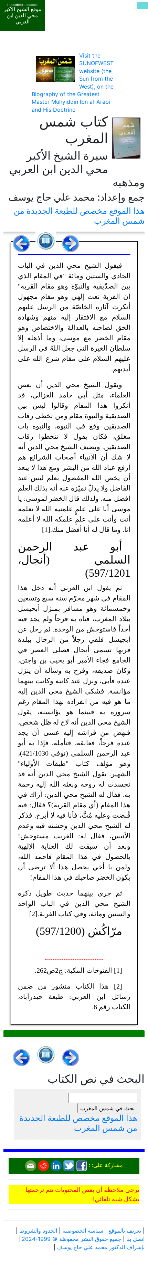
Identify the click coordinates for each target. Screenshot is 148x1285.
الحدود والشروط (38, 1230)
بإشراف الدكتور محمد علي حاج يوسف (101, 1247)
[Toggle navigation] (142, 5)
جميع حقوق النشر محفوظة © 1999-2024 (71, 1238)
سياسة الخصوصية (82, 1230)
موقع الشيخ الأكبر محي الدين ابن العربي (22, 15)
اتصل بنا (135, 1238)
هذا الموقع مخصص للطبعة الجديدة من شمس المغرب (79, 216)
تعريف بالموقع (124, 1230)
